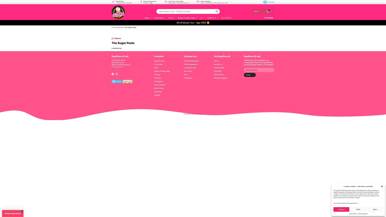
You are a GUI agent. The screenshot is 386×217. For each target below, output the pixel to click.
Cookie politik (353, 213)
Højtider (157, 95)
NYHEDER (268, 18)
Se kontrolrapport (220, 78)
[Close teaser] (22, 211)
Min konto (188, 71)
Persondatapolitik (363, 213)
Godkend (341, 209)
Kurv (186, 75)
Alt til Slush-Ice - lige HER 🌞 (193, 22)
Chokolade (158, 18)
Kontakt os (218, 64)
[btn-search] (217, 11)
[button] (382, 186)
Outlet (228, 18)
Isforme (157, 75)
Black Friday (159, 88)
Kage (147, 18)
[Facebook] (113, 74)
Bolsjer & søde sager (187, 18)
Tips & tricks (218, 75)
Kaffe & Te (211, 18)
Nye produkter (159, 85)
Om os (216, 61)
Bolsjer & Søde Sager (162, 71)
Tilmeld (247, 75)
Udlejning (158, 92)
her (357, 203)
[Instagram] (116, 74)
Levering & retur (190, 68)
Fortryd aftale (219, 68)
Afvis (358, 209)
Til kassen (188, 78)
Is (201, 18)
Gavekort (157, 78)
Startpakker (158, 81)
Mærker (121, 27)
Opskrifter (218, 71)
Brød (170, 18)
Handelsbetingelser (191, 61)
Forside (114, 27)
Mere (375, 209)
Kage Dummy (159, 61)
